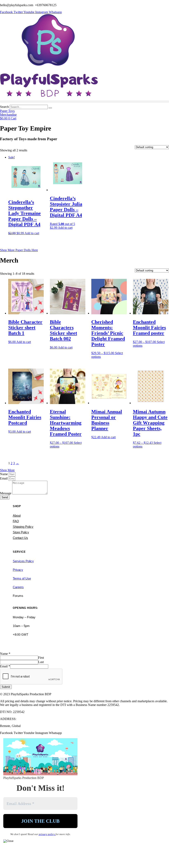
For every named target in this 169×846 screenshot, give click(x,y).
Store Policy (21, 532)
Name (4, 474)
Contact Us (20, 538)
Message (6, 493)
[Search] (50, 107)
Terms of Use (22, 578)
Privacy (18, 569)
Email (4, 478)
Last (41, 662)
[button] (84, 101)
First (41, 657)
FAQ (16, 521)
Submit (6, 686)
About (17, 515)
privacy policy (47, 834)
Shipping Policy (23, 526)
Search (4, 106)
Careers (18, 587)
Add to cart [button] (32, 233)
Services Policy (23, 561)
